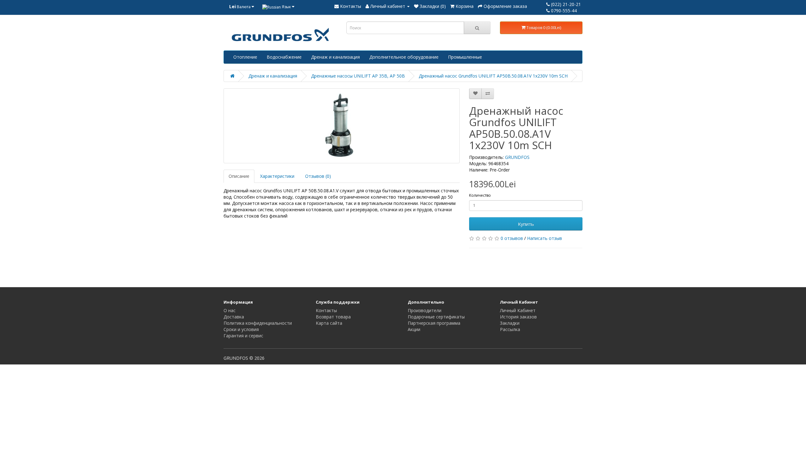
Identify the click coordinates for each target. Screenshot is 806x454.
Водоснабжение (284, 57)
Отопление (245, 57)
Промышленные (465, 57)
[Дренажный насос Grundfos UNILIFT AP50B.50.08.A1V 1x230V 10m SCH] (342, 125)
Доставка (234, 317)
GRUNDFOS (517, 157)
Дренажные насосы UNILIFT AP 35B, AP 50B (358, 76)
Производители (424, 310)
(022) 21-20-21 (565, 4)
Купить (526, 224)
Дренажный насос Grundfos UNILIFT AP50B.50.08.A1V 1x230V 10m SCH (493, 76)
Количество (480, 195)
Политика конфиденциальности (258, 323)
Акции (414, 329)
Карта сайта (329, 323)
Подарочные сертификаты (436, 317)
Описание (239, 176)
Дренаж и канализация (335, 57)
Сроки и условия (241, 329)
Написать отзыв (544, 238)
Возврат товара (333, 317)
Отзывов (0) (318, 176)
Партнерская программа (434, 323)
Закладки (509, 323)
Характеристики (277, 176)
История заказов (518, 317)
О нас (230, 310)
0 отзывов (512, 238)
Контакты (326, 310)
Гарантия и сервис (243, 336)
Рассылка (510, 329)
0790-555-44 (563, 11)
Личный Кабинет (518, 310)
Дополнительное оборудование (404, 57)
